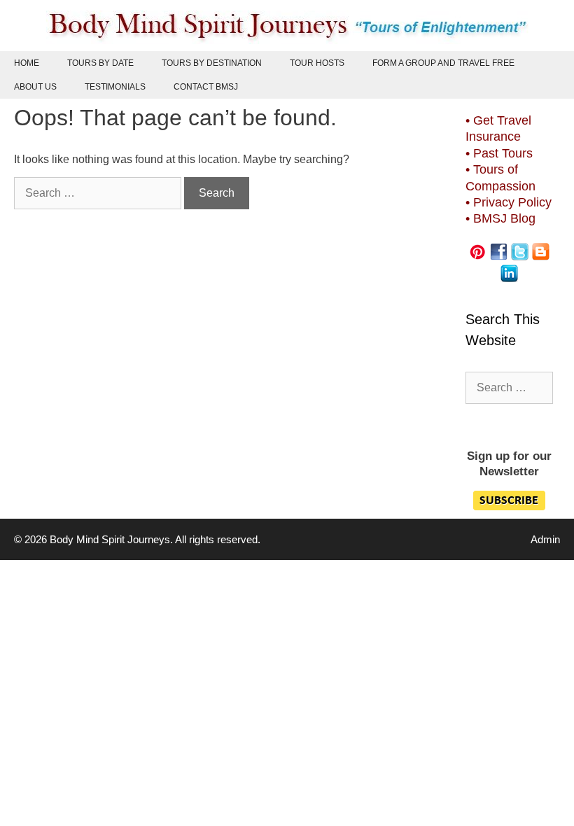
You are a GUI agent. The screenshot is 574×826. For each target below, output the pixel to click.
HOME (26, 63)
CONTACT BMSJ (206, 87)
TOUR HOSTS (317, 63)
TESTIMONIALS (115, 87)
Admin (545, 539)
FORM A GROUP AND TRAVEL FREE (443, 63)
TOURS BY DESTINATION (212, 63)
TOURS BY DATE (100, 63)
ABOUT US (35, 87)
